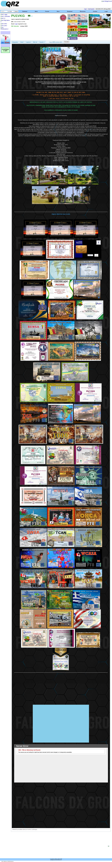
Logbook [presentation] (28, 42)
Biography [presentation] (15, 42)
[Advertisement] (60, 846)
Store (58, 11)
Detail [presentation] (21, 42)
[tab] (15, 42)
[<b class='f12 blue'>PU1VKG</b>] (100, 27)
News (36, 11)
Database (24, 11)
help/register (91, 9)
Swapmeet (69, 11)
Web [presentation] (35, 42)
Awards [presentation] (42, 42)
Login (106, 11)
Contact (95, 11)
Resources (82, 11)
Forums (47, 11)
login (85, 9)
